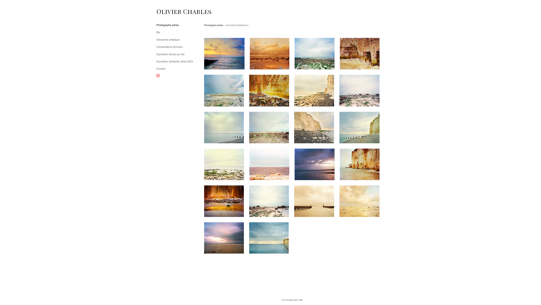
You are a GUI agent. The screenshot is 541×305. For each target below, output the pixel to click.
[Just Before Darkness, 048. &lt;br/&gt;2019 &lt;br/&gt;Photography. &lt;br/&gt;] (224, 201)
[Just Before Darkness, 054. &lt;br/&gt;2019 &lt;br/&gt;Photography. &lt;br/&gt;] (224, 53)
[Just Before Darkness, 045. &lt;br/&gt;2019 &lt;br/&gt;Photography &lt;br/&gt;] (269, 164)
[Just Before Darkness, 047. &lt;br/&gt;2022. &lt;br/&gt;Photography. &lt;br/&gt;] (360, 164)
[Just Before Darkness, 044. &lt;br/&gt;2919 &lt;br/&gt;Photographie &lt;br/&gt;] (224, 164)
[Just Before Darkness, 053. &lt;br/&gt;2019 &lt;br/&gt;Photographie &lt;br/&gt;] (269, 238)
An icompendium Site (292, 299)
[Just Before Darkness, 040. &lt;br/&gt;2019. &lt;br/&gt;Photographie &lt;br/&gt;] (224, 127)
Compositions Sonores (169, 46)
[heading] (167, 11)
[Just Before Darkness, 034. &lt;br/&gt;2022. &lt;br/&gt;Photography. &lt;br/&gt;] (360, 53)
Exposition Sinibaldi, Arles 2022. (175, 61)
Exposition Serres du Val (170, 54)
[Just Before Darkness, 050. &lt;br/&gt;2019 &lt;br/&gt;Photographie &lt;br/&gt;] (314, 201)
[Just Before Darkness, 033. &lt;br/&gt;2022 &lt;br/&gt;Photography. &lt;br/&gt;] (269, 53)
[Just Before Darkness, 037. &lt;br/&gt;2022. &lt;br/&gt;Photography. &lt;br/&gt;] (269, 90)
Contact (160, 68)
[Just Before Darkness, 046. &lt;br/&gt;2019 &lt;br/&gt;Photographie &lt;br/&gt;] (315, 164)
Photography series (167, 25)
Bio (158, 32)
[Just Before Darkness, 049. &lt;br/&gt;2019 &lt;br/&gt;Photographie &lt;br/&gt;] (269, 201)
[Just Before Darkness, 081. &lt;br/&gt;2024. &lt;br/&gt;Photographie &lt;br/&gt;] (224, 238)
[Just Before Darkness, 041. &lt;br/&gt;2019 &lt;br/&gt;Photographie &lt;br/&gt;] (269, 127)
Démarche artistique (168, 39)
